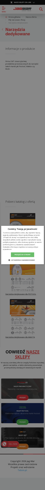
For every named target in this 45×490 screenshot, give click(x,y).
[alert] (22, 245)
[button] (22, 260)
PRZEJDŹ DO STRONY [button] (23, 255)
